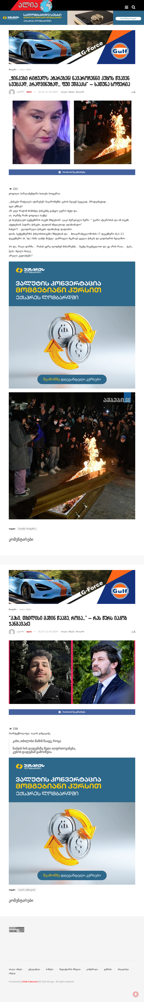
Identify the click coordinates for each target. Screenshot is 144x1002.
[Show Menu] (126, 7)
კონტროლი (92, 969)
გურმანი (108, 969)
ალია (29, 92)
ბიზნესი (49, 969)
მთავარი (12, 69)
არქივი (12, 973)
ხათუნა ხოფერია (27, 528)
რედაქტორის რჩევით (69, 969)
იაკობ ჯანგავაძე (26, 890)
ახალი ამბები (25, 69)
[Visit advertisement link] (72, 49)
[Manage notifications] (136, 994)
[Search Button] (133, 7)
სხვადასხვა (123, 969)
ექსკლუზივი (34, 969)
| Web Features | (30, 981)
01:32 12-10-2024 (48, 92)
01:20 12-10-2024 (48, 631)
